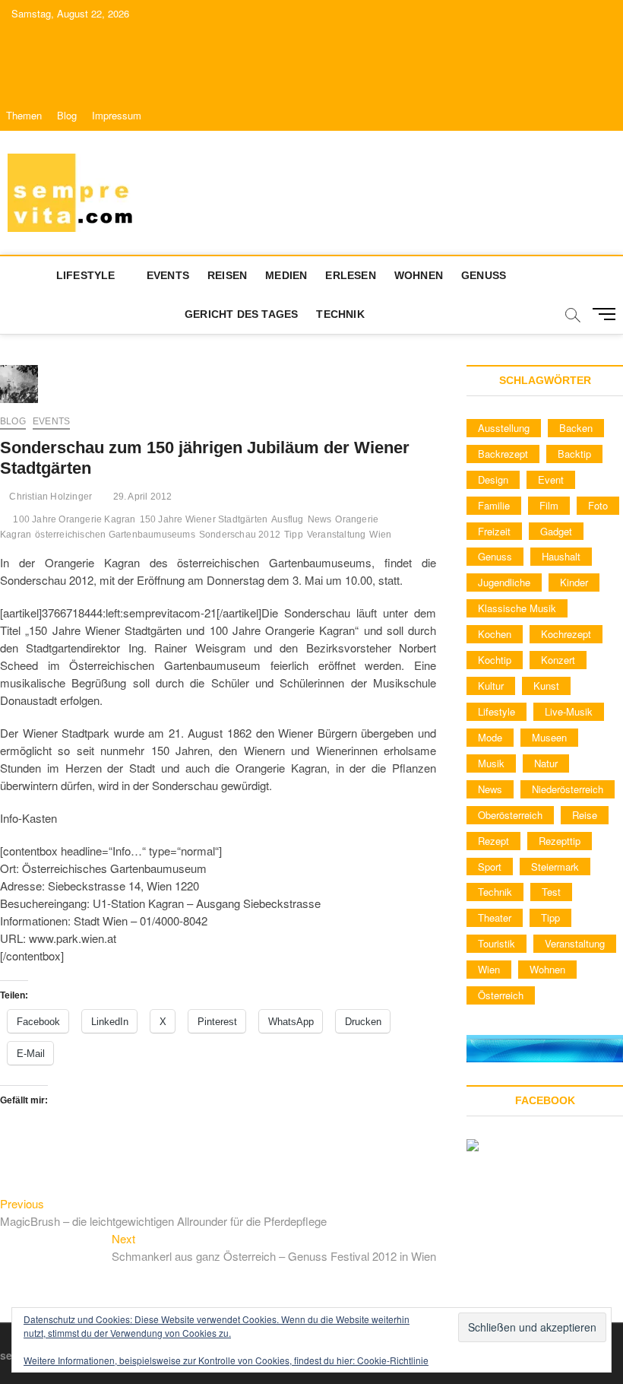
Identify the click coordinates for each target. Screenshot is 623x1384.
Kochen (494, 634)
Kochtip (494, 659)
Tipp (293, 534)
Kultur (491, 685)
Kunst (546, 685)
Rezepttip (559, 840)
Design (493, 479)
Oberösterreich (510, 815)
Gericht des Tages (241, 314)
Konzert (558, 659)
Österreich (500, 995)
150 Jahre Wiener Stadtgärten (204, 519)
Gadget (556, 531)
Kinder (574, 582)
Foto (598, 505)
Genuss (483, 275)
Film (548, 505)
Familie (494, 505)
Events (168, 275)
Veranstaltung (336, 534)
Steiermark (555, 866)
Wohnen (418, 275)
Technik (340, 314)
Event (551, 479)
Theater (494, 917)
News (320, 519)
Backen (576, 428)
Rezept (493, 840)
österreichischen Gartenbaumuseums (115, 534)
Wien (380, 534)
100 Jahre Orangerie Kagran (74, 519)
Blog (67, 115)
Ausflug (287, 519)
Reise (584, 815)
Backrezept (503, 453)
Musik (491, 763)
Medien (286, 275)
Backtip (574, 453)
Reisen (227, 275)
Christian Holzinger (49, 496)
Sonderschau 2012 (239, 534)
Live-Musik (569, 711)
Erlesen (350, 275)
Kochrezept (566, 634)
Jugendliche (504, 582)
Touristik (496, 943)
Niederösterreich (567, 789)
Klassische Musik (517, 608)
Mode (490, 737)
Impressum (116, 115)
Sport (489, 866)
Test (551, 891)
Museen (549, 737)
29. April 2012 (141, 496)
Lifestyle (85, 275)
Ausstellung (504, 428)
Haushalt (561, 556)
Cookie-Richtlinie (393, 1360)
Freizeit (494, 531)
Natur (546, 763)
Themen (24, 115)
